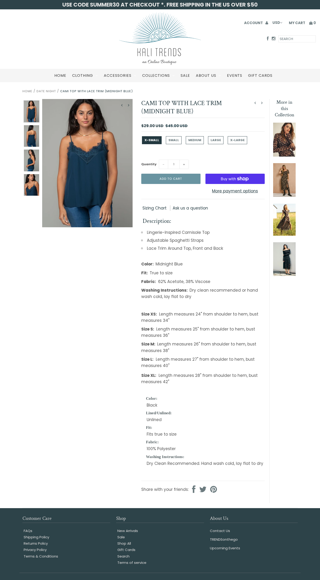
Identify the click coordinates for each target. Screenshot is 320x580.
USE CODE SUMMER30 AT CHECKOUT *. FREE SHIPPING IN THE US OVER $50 (160, 4)
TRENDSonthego (224, 539)
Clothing (82, 75)
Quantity (148, 164)
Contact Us (220, 530)
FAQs (28, 530)
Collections (156, 75)
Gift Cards (260, 75)
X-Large (237, 140)
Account (254, 22)
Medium (194, 140)
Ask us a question (190, 208)
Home (60, 75)
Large (216, 140)
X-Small (152, 140)
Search (123, 556)
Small (173, 140)
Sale (185, 75)
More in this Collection (284, 108)
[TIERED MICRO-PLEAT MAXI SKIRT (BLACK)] (284, 274)
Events (234, 75)
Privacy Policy (35, 549)
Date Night (46, 91)
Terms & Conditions (41, 556)
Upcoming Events (225, 548)
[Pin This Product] (213, 490)
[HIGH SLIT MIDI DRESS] (284, 195)
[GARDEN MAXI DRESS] (284, 234)
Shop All (124, 543)
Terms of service (131, 562)
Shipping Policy (36, 537)
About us (206, 75)
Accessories (117, 75)
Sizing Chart (155, 208)
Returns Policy (36, 543)
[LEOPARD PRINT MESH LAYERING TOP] (284, 155)
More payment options (235, 191)
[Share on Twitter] (203, 490)
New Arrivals (127, 530)
